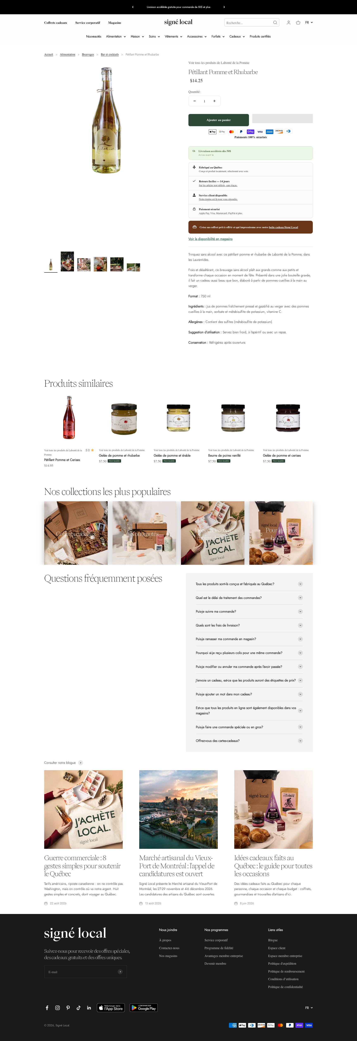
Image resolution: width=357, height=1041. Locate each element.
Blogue (273, 940)
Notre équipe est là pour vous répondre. (218, 199)
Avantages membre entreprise (224, 955)
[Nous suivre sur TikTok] (78, 1008)
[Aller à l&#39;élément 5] (117, 265)
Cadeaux (235, 36)
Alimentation (114, 36)
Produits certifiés (260, 36)
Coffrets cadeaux (55, 22)
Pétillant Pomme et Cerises (62, 459)
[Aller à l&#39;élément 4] (100, 265)
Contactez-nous (169, 948)
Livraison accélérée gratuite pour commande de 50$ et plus (178, 7)
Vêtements (171, 36)
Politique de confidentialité (285, 987)
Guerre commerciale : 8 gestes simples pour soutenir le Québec (82, 865)
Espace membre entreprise (285, 955)
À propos (165, 940)
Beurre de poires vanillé (224, 455)
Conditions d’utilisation (283, 979)
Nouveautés (93, 36)
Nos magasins (168, 955)
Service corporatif (87, 22)
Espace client (276, 948)
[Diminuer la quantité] (195, 101)
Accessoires (194, 36)
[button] (282, 118)
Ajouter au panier (219, 119)
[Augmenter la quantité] (214, 101)
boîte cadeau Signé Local (283, 227)
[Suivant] (224, 7)
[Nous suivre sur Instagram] (57, 1008)
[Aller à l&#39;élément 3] (83, 265)
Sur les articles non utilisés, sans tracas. (218, 185)
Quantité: (194, 91)
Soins (152, 36)
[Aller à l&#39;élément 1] (50, 265)
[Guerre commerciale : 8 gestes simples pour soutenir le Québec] (83, 809)
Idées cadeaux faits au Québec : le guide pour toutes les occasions (273, 865)
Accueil (48, 54)
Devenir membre (215, 963)
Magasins (114, 22)
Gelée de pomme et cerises (282, 455)
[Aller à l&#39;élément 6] (133, 268)
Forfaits (216, 36)
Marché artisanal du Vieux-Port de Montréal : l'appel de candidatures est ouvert (176, 865)
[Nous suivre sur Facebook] (47, 1008)
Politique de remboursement (286, 971)
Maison (135, 36)
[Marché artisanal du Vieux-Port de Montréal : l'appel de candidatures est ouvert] (178, 809)
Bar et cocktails (110, 54)
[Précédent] (132, 7)
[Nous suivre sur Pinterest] (68, 1008)
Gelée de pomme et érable (172, 455)
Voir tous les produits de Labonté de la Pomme (218, 62)
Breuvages (88, 54)
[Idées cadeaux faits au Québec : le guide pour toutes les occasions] (273, 809)
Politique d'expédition (282, 963)
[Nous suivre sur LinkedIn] (89, 1008)
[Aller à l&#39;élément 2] (67, 262)
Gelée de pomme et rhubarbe (119, 455)
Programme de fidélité (219, 948)
